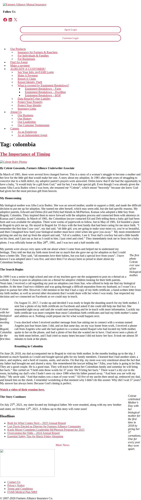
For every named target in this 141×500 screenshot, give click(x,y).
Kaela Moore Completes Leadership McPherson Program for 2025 (45, 429)
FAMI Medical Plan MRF (22, 492)
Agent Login (70, 29)
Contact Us (13, 482)
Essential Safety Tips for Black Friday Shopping (35, 436)
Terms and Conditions (20, 488)
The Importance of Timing (25, 154)
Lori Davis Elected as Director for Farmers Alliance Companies (44, 426)
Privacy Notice (16, 485)
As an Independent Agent (32, 135)
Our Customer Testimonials (33, 125)
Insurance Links (27, 108)
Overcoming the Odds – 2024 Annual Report (33, 433)
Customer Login (70, 38)
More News (62, 445)
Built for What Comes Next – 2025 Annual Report (36, 423)
